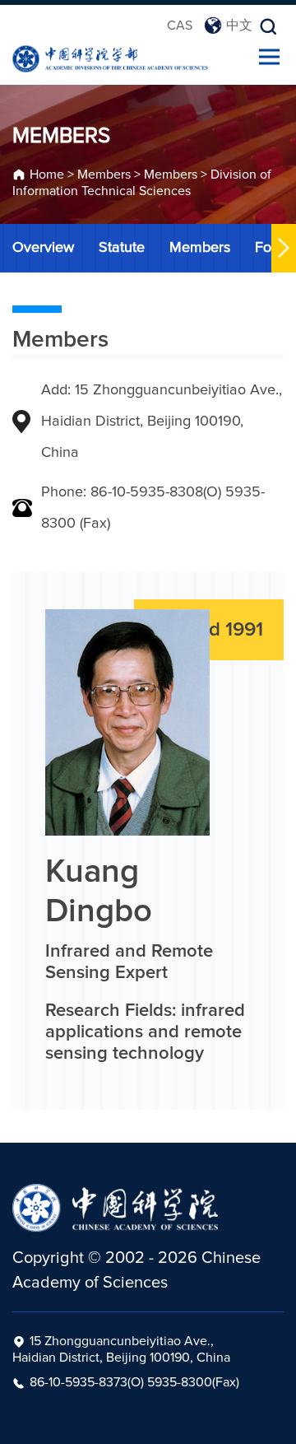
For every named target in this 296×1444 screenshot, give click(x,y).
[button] (283, 248)
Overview (43, 247)
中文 (239, 25)
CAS (179, 25)
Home (47, 174)
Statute (122, 247)
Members (104, 174)
